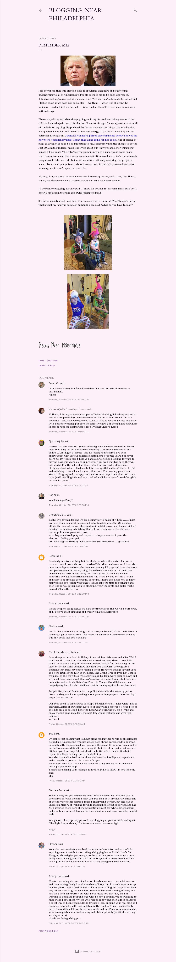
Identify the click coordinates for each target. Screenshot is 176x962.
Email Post (52, 360)
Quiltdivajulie (56, 441)
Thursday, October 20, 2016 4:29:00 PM (69, 505)
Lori (51, 495)
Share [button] (41, 360)
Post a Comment (48, 931)
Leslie (52, 556)
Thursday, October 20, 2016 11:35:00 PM (69, 642)
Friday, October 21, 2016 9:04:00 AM (67, 780)
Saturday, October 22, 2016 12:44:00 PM (69, 923)
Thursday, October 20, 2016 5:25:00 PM (68, 546)
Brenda (53, 844)
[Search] (135, 9)
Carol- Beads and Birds (62, 652)
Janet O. (54, 383)
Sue (51, 733)
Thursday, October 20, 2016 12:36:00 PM (69, 399)
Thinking (50, 365)
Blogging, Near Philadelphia (75, 14)
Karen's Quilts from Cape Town (67, 409)
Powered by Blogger (91, 951)
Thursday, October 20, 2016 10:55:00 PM (69, 616)
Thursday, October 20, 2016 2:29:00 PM (69, 485)
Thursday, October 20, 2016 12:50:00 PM (69, 431)
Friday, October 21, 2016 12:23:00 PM (67, 866)
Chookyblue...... (57, 514)
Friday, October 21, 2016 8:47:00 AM (67, 724)
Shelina (53, 626)
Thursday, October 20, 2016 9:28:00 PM (69, 594)
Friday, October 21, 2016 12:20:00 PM (67, 834)
